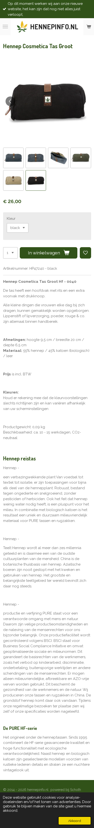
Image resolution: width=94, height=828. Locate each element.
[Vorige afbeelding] (10, 101)
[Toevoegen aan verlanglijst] (85, 253)
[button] (13, 158)
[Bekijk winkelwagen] (88, 26)
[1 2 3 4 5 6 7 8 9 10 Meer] (10, 253)
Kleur (11, 218)
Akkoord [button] (74, 821)
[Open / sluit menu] (5, 26)
